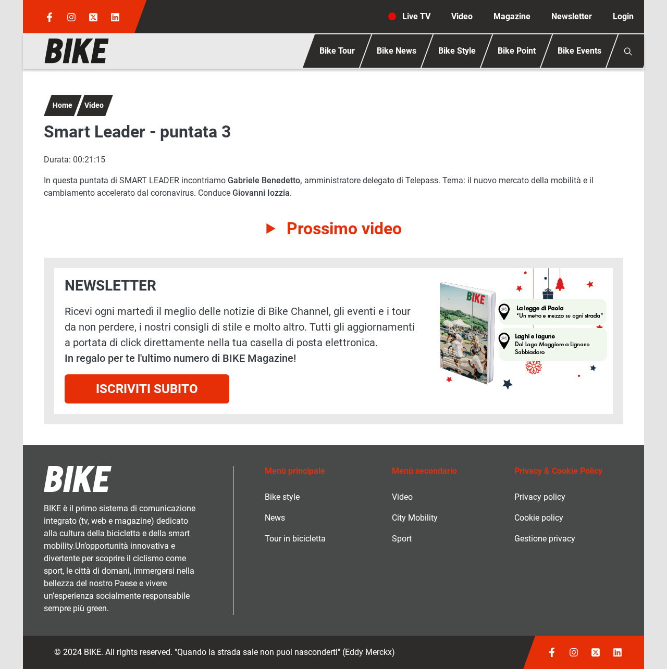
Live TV (416, 16)
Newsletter (571, 16)
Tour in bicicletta (295, 539)
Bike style (282, 497)
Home (62, 105)
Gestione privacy (544, 539)
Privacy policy (539, 497)
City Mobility (415, 518)
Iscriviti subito (147, 389)
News (275, 518)
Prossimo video (344, 228)
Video (462, 16)
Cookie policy (538, 518)
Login (623, 16)
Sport (402, 539)
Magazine (511, 16)
